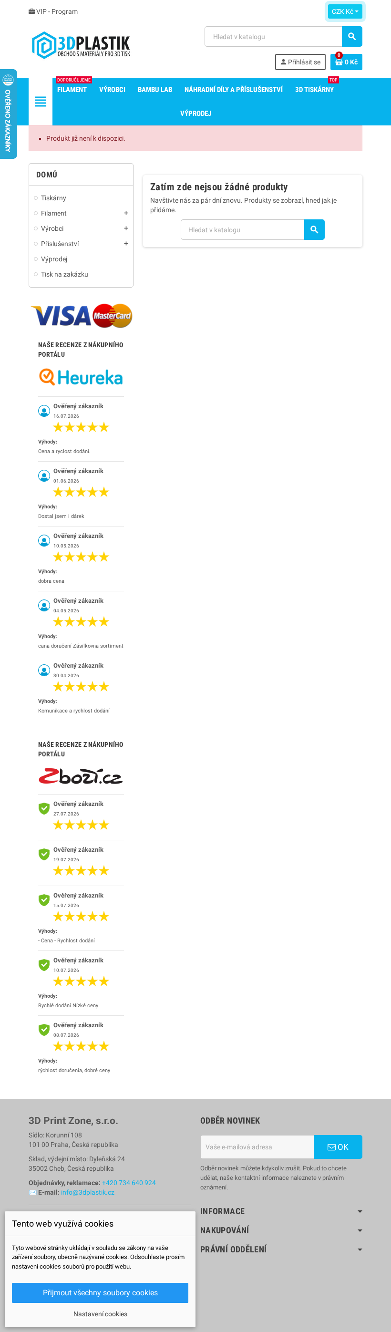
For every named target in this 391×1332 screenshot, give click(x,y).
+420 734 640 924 (129, 1183)
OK (342, 1147)
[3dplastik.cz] (81, 48)
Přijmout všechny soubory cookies (100, 1292)
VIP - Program (56, 11)
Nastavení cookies (100, 1314)
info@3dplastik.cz (87, 1192)
